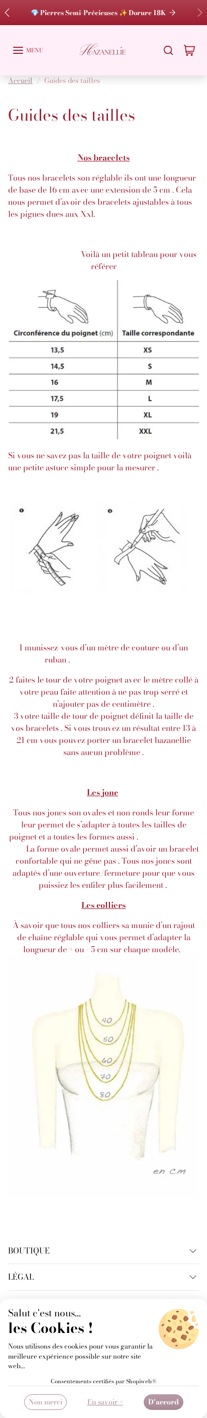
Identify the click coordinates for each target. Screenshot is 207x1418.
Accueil (20, 80)
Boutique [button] (29, 1250)
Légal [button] (21, 1277)
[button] (27, 50)
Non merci (45, 1401)
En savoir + (105, 1401)
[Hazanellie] (103, 49)
